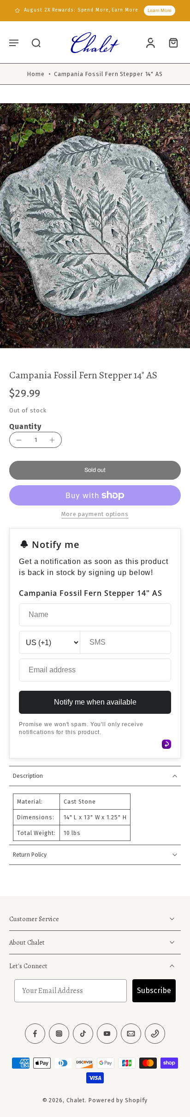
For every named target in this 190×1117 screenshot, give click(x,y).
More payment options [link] (95, 514)
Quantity (25, 426)
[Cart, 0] (170, 42)
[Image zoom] (95, 229)
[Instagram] (59, 1033)
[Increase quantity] (52, 440)
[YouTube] (107, 1033)
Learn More (160, 10)
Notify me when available (95, 702)
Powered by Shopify (118, 1100)
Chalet (75, 1100)
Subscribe (154, 990)
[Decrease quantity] (19, 440)
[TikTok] (83, 1033)
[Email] (131, 1033)
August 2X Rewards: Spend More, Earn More (81, 10)
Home (36, 74)
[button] (14, 42)
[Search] (36, 42)
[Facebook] (35, 1033)
